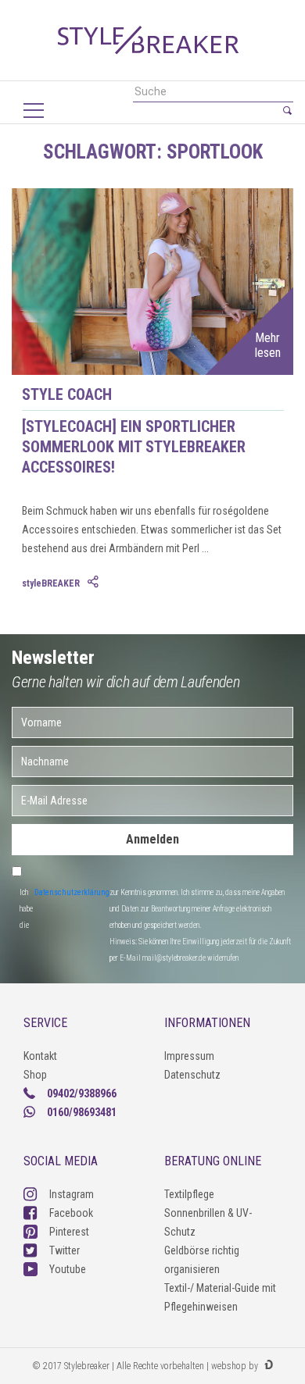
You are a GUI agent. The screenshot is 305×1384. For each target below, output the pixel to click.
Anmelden (152, 839)
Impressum (189, 1056)
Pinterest (69, 1231)
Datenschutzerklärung (71, 892)
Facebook (71, 1213)
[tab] (95, 583)
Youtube (67, 1269)
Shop (35, 1074)
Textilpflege (189, 1194)
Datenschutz (192, 1074)
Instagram (71, 1194)
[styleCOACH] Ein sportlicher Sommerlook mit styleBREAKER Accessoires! (134, 446)
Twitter (64, 1250)
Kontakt (40, 1056)
